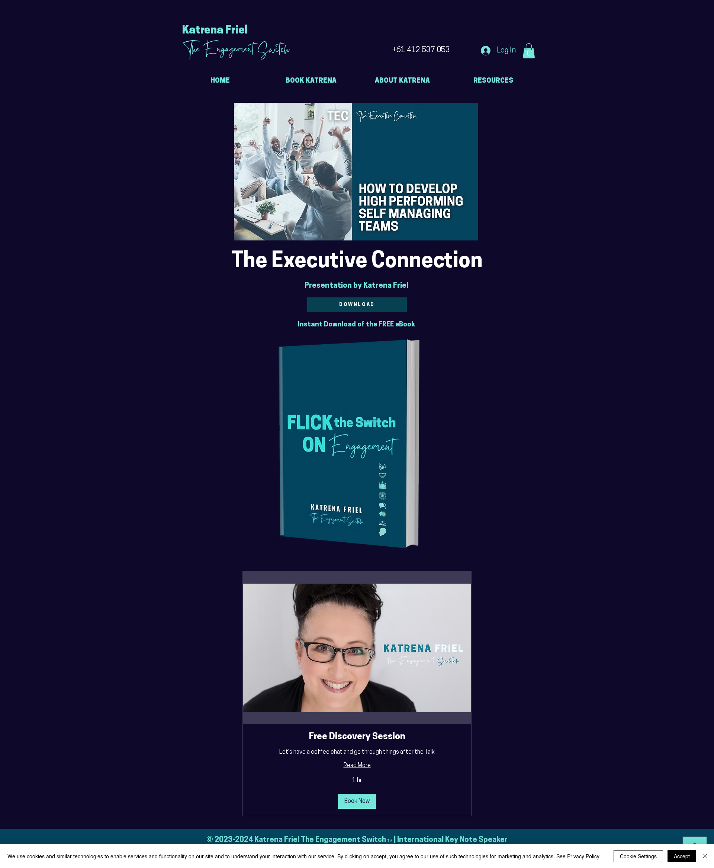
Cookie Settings (638, 856)
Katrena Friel (215, 30)
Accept (682, 856)
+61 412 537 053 (421, 50)
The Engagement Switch (235, 50)
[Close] (705, 856)
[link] (357, 737)
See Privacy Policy (577, 856)
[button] (528, 50)
